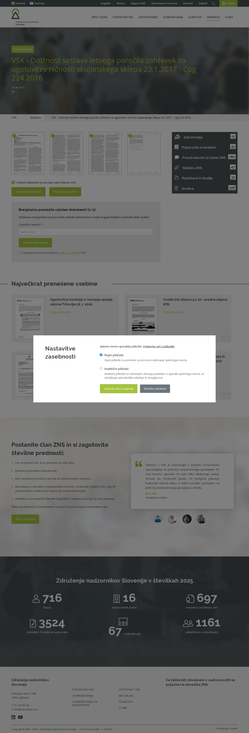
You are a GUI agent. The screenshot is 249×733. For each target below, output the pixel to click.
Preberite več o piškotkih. (159, 346)
